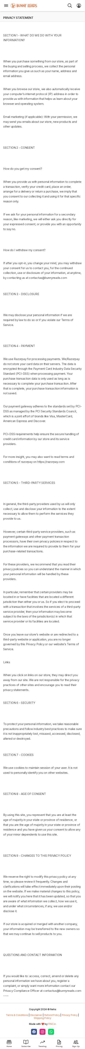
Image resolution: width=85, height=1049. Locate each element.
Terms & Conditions (17, 1015)
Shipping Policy (42, 1018)
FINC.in (52, 1023)
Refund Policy (52, 1015)
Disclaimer (36, 1015)
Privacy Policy (70, 1015)
